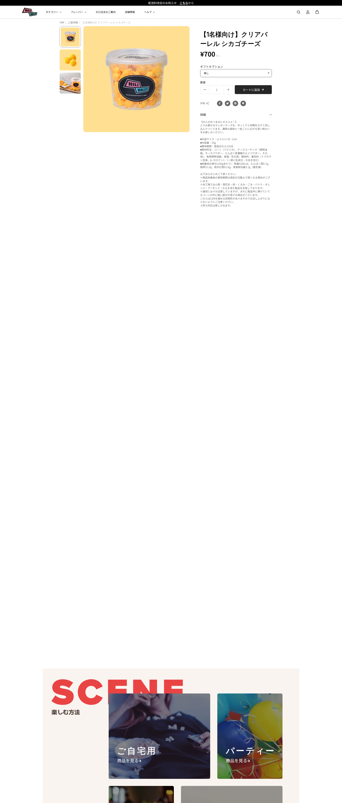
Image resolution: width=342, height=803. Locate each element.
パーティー (251, 751)
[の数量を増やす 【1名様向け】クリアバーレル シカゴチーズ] (228, 89)
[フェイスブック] (220, 103)
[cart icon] (317, 12)
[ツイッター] (227, 103)
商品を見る (128, 760)
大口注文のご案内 (106, 12)
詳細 (203, 115)
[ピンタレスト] (235, 103)
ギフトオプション (211, 67)
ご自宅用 (73, 22)
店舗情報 (130, 12)
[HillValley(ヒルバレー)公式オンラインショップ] (30, 12)
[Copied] (243, 103)
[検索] (298, 12)
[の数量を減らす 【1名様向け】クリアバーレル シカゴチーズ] (204, 89)
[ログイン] (307, 12)
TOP (61, 22)
